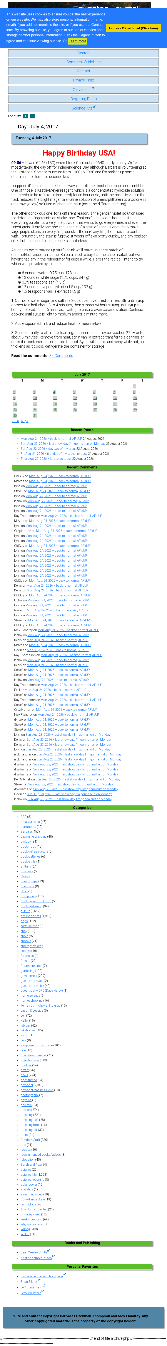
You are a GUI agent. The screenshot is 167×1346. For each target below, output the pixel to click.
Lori (23, 1050)
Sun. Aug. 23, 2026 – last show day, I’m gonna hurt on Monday (63, 443)
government (29, 976)
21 (115, 404)
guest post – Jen (32, 981)
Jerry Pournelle (31, 1293)
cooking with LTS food (36, 901)
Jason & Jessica (32, 1010)
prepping (27, 1115)
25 (55, 410)
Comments (61, 356)
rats (23, 1145)
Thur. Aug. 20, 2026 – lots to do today (46, 458)
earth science (30, 926)
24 (35, 410)
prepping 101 (29, 1120)
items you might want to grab (40, 1005)
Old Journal (82, 90)
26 (75, 410)
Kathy (24, 1020)
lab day (25, 1025)
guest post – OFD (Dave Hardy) (42, 990)
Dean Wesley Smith (34, 1252)
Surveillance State (33, 1199)
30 (15, 415)
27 (95, 410)
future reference (31, 966)
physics (26, 1100)
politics (26, 1110)
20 (95, 404)
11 (55, 398)
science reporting (32, 1179)
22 (135, 404)
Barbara (26, 831)
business (27, 871)
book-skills (28, 861)
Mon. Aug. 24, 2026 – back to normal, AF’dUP (51, 438)
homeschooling (32, 1000)
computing (28, 896)
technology (28, 1204)
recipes (26, 1149)
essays (26, 951)
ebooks (26, 941)
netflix (25, 1070)
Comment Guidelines (84, 62)
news (24, 1075)
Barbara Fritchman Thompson (42, 1276)
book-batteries (30, 856)
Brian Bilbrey (29, 1281)
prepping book (30, 1125)
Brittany (26, 866)
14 (115, 398)
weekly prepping (31, 1219)
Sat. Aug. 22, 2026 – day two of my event (48, 448)
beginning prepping (34, 836)
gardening (27, 971)
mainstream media (34, 1055)
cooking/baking (31, 906)
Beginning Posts (83, 99)
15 (135, 398)
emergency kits (31, 946)
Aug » (24, 421)
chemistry (27, 886)
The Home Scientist (34, 1209)
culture (25, 911)
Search (83, 53)
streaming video (32, 1194)
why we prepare (31, 1224)
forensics (27, 956)
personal (27, 1085)
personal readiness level (37, 1090)
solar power (29, 1184)
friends (25, 961)
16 (15, 404)
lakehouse (28, 1030)
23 (15, 410)
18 (55, 404)
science (26, 1169)
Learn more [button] (77, 41)
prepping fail (29, 1130)
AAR (24, 816)
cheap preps (29, 881)
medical (26, 1065)
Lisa (23, 1040)
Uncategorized (30, 1214)
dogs (24, 921)
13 (95, 398)
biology (26, 841)
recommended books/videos (41, 1154)
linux (24, 1035)
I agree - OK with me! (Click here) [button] (133, 28)
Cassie (25, 876)
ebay (24, 931)
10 (35, 398)
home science (30, 995)
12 (75, 398)
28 (115, 410)
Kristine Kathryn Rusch (36, 1258)
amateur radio (30, 821)
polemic (26, 1105)
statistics (27, 1189)
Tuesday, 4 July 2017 (33, 138)
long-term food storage (37, 1045)
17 (35, 404)
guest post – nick (32, 986)
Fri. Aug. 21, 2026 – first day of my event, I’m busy (54, 453)
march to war (30, 1060)
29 (135, 410)
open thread (29, 1080)
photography (29, 1095)
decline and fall (31, 916)
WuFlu (25, 1234)
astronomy (28, 826)
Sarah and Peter (31, 1164)
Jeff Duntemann (31, 1287)
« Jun (15, 421)
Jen (23, 1015)
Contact (83, 71)
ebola (24, 936)
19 (75, 404)
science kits (29, 1174)
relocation (28, 1159)
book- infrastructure (34, 851)
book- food (28, 846)
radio (24, 1135)
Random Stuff (30, 1140)
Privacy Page (83, 80)
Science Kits (82, 108)
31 (35, 415)
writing (25, 1229)
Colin (24, 891)
